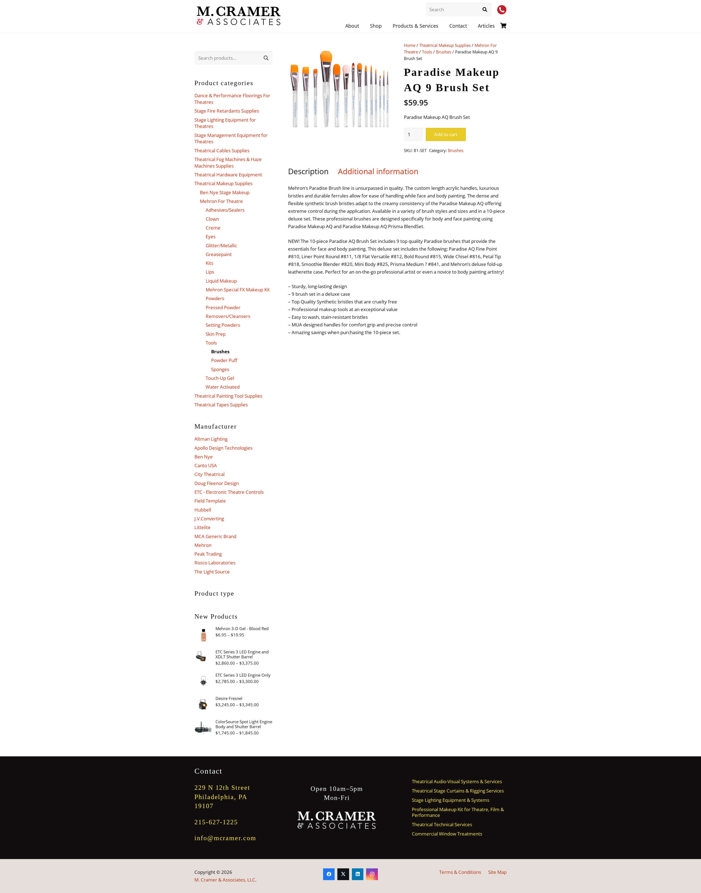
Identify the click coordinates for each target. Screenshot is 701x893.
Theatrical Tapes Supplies (221, 404)
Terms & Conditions (460, 872)
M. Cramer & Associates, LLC (224, 880)
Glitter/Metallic (221, 245)
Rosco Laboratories (214, 562)
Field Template (210, 501)
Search (265, 58)
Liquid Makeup (221, 281)
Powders (215, 298)
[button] (443, 26)
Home (409, 45)
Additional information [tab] (378, 171)
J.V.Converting (209, 518)
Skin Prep (216, 334)
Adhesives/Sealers (225, 210)
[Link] (503, 25)
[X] (343, 874)
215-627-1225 (216, 822)
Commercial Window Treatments (447, 834)
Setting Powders (223, 325)
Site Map (497, 872)
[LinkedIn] (358, 874)
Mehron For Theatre (221, 201)
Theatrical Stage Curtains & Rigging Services (458, 791)
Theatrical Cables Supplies (221, 150)
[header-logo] (239, 16)
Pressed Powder (223, 307)
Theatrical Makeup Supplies (445, 45)
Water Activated (223, 387)
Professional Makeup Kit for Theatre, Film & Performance (458, 812)
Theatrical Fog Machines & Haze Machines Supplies (228, 162)
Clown (212, 219)
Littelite (202, 527)
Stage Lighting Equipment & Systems (450, 800)
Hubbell (202, 510)
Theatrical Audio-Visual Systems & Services (457, 781)
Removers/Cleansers (228, 316)
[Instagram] (372, 874)
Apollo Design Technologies (223, 448)
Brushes (443, 51)
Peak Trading (208, 554)
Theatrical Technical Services (442, 824)
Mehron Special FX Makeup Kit (238, 289)
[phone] (502, 10)
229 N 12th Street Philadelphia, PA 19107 (222, 796)
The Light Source (212, 571)
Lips (210, 272)
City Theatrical (209, 474)
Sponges (220, 369)
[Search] (485, 9)
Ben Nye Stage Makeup (224, 192)
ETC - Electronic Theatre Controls (229, 492)
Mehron (202, 545)
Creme (213, 228)
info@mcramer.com (225, 838)
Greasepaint (219, 254)
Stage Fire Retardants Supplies (226, 111)
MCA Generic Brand (215, 536)
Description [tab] (308, 171)
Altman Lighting (211, 439)
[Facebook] (329, 874)
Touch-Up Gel (220, 378)
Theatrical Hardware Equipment (228, 174)
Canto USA (205, 465)
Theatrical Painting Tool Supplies (228, 396)
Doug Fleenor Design (216, 483)
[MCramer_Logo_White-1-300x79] (337, 820)
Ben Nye (203, 456)
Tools (427, 51)
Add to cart (445, 134)
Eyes (211, 236)
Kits (209, 263)
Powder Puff (224, 360)
